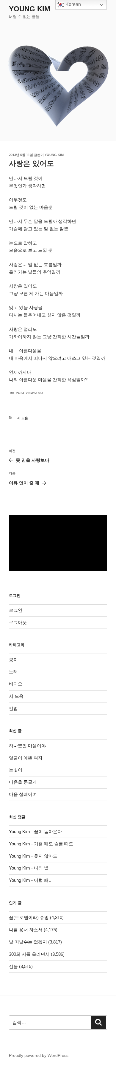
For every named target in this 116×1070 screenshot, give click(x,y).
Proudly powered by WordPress (38, 1055)
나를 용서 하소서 (26, 929)
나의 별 (41, 867)
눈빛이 (15, 769)
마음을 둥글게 (23, 782)
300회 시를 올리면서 (29, 954)
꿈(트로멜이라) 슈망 (29, 917)
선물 (13, 966)
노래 (13, 671)
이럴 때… (43, 880)
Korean (72, 4)
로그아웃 (18, 622)
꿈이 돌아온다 (48, 831)
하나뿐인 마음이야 (27, 745)
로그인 (15, 610)
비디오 (15, 683)
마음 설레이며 (23, 794)
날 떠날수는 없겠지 (28, 941)
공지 (13, 659)
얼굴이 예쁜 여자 (26, 757)
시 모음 (22, 418)
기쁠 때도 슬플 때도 (53, 843)
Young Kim (29, 9)
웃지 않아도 (45, 856)
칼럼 (13, 708)
